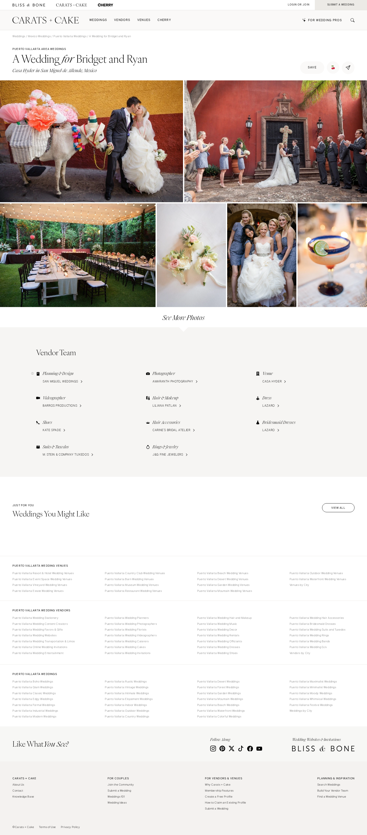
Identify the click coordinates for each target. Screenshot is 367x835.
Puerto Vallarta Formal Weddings (33, 704)
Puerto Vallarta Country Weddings (127, 716)
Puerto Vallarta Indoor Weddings (126, 704)
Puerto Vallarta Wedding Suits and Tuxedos (318, 629)
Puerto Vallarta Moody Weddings (311, 693)
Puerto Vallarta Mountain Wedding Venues (224, 590)
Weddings (98, 20)
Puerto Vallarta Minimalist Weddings (313, 687)
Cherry (164, 20)
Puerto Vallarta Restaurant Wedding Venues (133, 590)
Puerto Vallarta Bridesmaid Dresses (313, 623)
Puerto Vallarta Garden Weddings (219, 693)
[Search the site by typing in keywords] (351, 20)
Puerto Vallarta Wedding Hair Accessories (317, 617)
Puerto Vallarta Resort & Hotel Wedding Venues (43, 573)
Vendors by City (300, 653)
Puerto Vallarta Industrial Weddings (35, 710)
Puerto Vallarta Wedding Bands (310, 641)
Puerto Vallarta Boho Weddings (32, 681)
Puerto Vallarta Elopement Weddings (129, 698)
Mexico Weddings (39, 36)
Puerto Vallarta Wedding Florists (126, 629)
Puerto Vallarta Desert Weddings (218, 681)
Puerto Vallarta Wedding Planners (127, 617)
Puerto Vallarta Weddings (69, 36)
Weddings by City (301, 710)
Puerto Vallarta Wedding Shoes (217, 653)
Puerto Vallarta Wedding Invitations (128, 653)
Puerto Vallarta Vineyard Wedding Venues (39, 584)
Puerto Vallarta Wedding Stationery (35, 617)
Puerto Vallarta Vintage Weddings (127, 687)
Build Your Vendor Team (332, 790)
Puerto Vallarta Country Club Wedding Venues (135, 573)
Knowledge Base (23, 796)
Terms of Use (47, 827)
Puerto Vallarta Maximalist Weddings (313, 681)
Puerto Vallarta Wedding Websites (34, 635)
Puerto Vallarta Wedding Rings (309, 635)
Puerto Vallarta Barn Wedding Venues (129, 579)
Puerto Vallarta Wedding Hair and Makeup (224, 617)
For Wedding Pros (325, 20)
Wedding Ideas (117, 802)
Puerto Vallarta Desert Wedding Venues (222, 579)
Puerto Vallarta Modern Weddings (34, 716)
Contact (17, 790)
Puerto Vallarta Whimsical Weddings (313, 698)
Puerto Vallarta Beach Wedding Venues (222, 573)
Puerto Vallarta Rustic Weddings (126, 681)
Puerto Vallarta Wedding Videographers (131, 635)
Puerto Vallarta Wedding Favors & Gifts (37, 629)
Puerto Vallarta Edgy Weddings (32, 698)
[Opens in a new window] (28, 5)
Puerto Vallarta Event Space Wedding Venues (42, 579)
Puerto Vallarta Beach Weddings (218, 704)
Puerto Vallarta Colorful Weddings (219, 716)
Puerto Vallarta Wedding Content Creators (40, 623)
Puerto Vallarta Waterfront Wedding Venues (318, 579)
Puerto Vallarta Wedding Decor (217, 629)
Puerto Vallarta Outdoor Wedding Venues (316, 573)
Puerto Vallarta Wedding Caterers (127, 641)
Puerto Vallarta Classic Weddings (34, 693)
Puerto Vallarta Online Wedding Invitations (39, 647)
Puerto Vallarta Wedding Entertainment (37, 653)
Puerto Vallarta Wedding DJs (308, 647)
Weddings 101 (116, 796)
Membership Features (219, 790)
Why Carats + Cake (218, 784)
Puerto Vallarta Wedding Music (217, 623)
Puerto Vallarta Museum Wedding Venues (132, 584)
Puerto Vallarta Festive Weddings (311, 704)
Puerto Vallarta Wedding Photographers (131, 623)
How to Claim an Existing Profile (225, 802)
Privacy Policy (70, 827)
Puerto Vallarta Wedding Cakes (125, 647)
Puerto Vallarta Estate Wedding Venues (37, 590)
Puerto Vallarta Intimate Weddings (127, 693)
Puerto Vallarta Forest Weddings (218, 687)
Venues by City (299, 584)
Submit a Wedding (119, 790)
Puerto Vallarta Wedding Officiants (219, 641)
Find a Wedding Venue (331, 796)
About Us (18, 784)
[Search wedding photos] (105, 5)
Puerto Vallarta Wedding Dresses (218, 647)
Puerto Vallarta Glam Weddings (32, 687)
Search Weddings (328, 784)
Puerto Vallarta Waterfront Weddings (221, 710)
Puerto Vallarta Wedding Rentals (218, 635)
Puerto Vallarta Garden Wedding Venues (223, 584)
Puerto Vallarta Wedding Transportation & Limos (43, 641)
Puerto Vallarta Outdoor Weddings (127, 710)
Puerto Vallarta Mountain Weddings (220, 698)
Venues (144, 20)
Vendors (122, 20)
